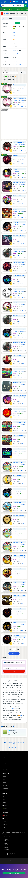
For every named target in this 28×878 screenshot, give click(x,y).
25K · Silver (23, 150)
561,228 (6, 849)
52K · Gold (24, 257)
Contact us (6, 763)
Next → (14, 653)
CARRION (15, 155)
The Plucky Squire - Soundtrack (19, 529)
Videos (14, 708)
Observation (16, 222)
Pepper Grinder (17, 502)
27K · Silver (23, 563)
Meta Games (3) (21, 26)
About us (5, 760)
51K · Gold (23, 203)
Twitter (6, 825)
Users (4, 776)
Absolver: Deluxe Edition (19, 315)
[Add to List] (10, 92)
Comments (5, 788)
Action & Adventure (18, 86)
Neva (14, 84)
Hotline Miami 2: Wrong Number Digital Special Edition (19, 435)
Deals (4, 802)
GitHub (6, 821)
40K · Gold (23, 403)
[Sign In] (26, 2)
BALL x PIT (16, 209)
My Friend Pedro (17, 475)
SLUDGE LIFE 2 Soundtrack (19, 329)
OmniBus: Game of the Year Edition (19, 555)
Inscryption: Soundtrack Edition (19, 609)
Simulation (16, 171)
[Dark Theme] (23, 2)
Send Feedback (7, 769)
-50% (18, 88)
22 (14, 32)
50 (14, 50)
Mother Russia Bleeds (19, 409)
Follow (17, 23)
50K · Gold (23, 230)
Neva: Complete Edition (19, 98)
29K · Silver (23, 430)
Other (15, 237)
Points (4, 782)
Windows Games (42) (14, 26)
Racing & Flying (17, 557)
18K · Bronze (24, 390)
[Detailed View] (8, 76)
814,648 (21, 9)
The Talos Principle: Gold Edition (19, 515)
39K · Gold (23, 92)
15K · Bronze (24, 603)
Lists (4, 779)
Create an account (14, 873)
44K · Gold (23, 497)
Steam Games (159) (15, 26)
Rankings (5, 785)
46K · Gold (24, 177)
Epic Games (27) (19, 26)
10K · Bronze (24, 337)
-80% (18, 159)
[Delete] (13, 726)
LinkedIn (6, 818)
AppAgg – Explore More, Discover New (16, 860)
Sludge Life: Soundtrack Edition (19, 275)
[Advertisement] (14, 124)
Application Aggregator (18, 832)
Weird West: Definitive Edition (19, 569)
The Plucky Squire (18, 542)
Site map (5, 766)
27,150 (6, 845)
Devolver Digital (23, 237)
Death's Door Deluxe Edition (19, 582)
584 (14, 35)
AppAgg (6, 13)
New (4, 796)
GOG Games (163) (17, 26)
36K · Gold (23, 443)
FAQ (4, 757)
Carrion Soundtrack (18, 262)
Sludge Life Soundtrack (19, 449)
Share (14, 671)
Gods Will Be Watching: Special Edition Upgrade (19, 235)
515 (16, 61)
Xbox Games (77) (14, 28)
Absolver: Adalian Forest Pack (19, 382)
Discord (6, 828)
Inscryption (16, 635)
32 (14, 46)
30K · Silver (23, 283)
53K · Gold (23, 550)
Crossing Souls (17, 195)
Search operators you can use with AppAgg (14, 742)
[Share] (2, 13)
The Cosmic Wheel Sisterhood (19, 182)
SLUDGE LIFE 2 (17, 489)
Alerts (5, 805)
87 (15, 39)
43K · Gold (23, 630)
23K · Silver (23, 323)
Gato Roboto (16, 289)
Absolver (15, 249)
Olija (14, 622)
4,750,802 (9, 9)
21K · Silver (23, 243)
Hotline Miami (17, 355)
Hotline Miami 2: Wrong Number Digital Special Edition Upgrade (19, 369)
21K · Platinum (24, 217)
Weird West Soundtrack (19, 595)
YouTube (6, 815)
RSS (21, 715)
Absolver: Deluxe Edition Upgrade (19, 342)
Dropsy (15, 302)
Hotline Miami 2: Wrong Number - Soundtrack (19, 422)
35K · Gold (23, 590)
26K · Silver (23, 377)
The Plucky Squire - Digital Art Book (19, 462)
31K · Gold (23, 270)
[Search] (25, 5)
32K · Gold (23, 106)
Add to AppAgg (14, 747)
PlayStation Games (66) (23, 26)
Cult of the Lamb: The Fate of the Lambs (19, 142)
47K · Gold (23, 417)
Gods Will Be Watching (19, 395)
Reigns (15, 169)
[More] (25, 92)
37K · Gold (23, 617)
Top (4, 799)
